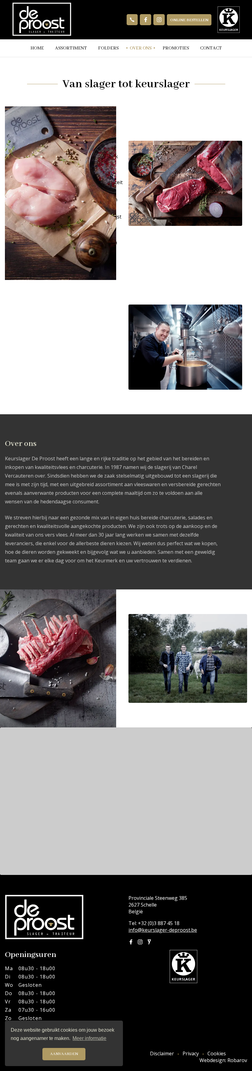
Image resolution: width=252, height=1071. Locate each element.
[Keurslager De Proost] (41, 19)
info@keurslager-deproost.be (162, 930)
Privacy (191, 1053)
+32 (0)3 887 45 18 (132, 20)
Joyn (149, 941)
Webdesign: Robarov (223, 1060)
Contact (211, 48)
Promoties (176, 48)
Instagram (159, 20)
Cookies (216, 1053)
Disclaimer (162, 1053)
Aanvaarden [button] (64, 1054)
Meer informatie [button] (89, 1038)
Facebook (145, 20)
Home (37, 48)
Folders (108, 48)
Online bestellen (189, 20)
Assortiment (71, 48)
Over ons (141, 48)
